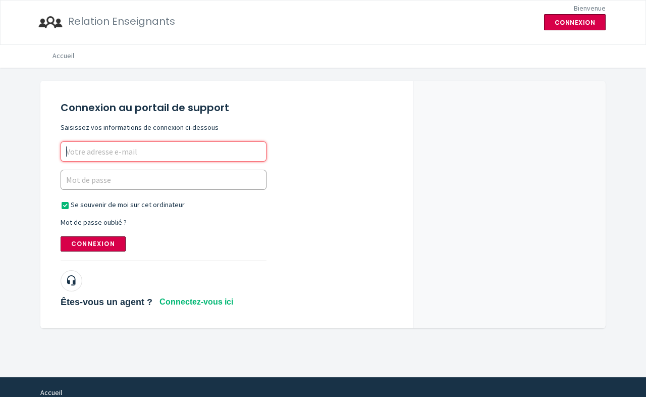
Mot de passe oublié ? (94, 222)
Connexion (93, 243)
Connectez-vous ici (196, 301)
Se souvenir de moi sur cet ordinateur (128, 204)
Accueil (63, 55)
